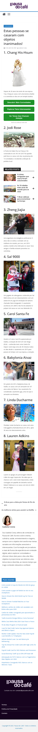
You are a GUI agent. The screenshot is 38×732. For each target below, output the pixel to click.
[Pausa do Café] (4, 14)
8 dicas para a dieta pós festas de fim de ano (19, 503)
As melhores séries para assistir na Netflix (18, 510)
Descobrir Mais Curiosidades (19, 102)
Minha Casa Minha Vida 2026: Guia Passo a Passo (18, 621)
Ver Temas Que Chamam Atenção (19, 117)
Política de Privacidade (9, 709)
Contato (4, 713)
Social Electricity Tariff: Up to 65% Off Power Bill (17, 654)
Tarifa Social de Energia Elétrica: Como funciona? (18, 618)
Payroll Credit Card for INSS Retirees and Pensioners (19, 650)
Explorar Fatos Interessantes (19, 109)
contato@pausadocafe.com (25, 690)
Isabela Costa (23, 48)
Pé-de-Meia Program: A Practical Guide (14, 625)
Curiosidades (8, 26)
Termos (4, 705)
